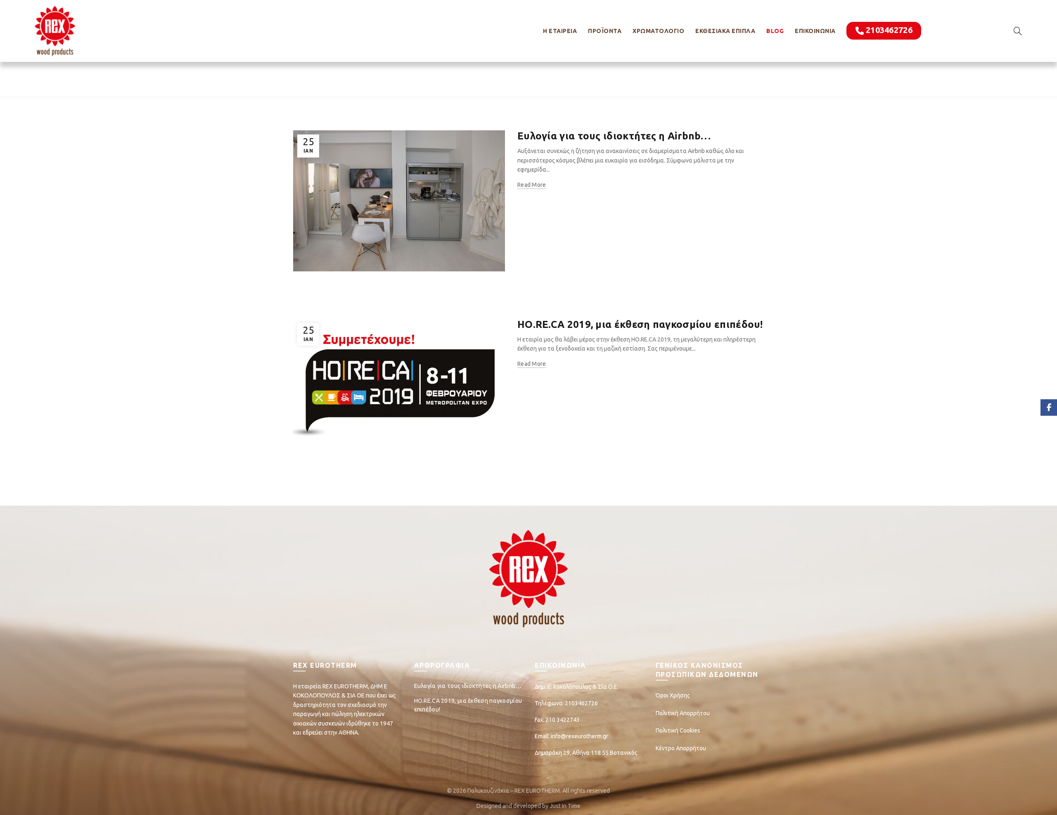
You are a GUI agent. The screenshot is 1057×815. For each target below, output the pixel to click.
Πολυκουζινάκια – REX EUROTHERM (513, 790)
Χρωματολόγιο (658, 31)
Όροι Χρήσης (673, 695)
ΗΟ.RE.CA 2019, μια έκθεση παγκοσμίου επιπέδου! (640, 324)
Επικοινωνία (815, 31)
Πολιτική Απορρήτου (683, 713)
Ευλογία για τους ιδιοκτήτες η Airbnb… (614, 135)
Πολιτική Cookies (678, 730)
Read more (531, 184)
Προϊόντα (604, 31)
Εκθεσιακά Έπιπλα (725, 31)
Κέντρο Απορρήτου (681, 748)
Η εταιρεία (560, 31)
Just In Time (565, 806)
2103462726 (889, 30)
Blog (775, 31)
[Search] (1017, 31)
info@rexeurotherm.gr (579, 736)
